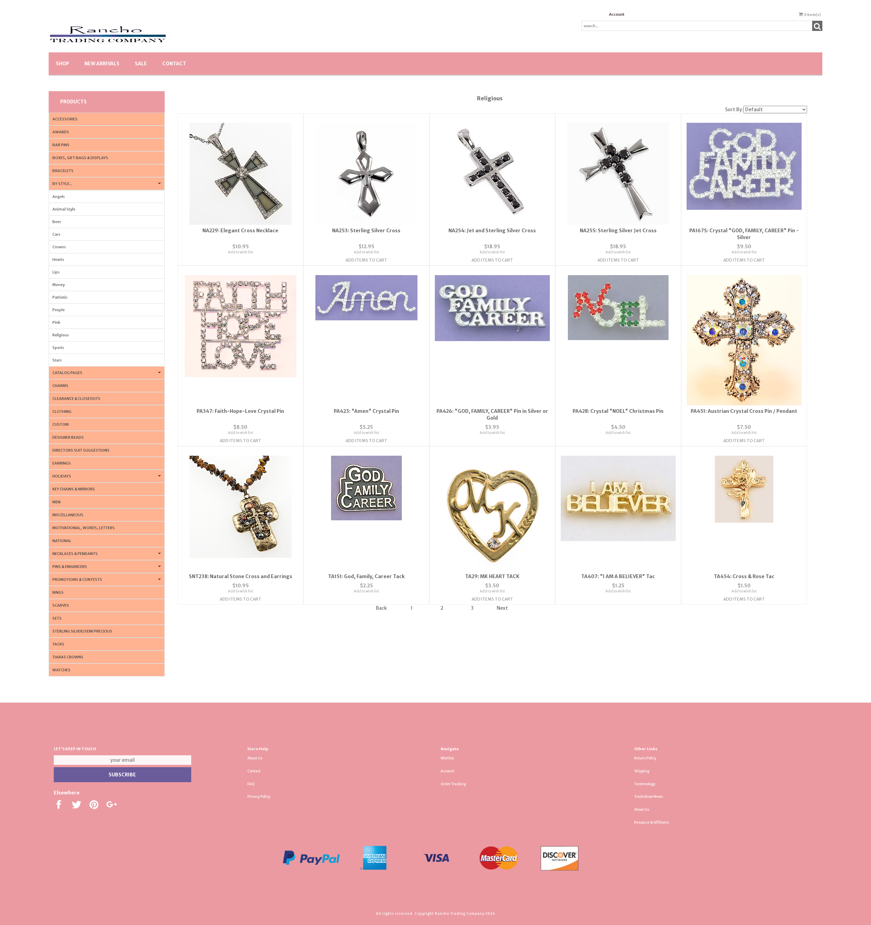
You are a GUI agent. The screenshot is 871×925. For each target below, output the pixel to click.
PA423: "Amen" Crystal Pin (366, 411)
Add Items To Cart (366, 260)
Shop (62, 64)
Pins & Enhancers (69, 566)
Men (56, 502)
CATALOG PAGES (67, 372)
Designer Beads (68, 437)
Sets (57, 618)
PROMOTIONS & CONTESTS (77, 579)
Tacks (58, 644)
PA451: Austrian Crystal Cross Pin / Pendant (744, 411)
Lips (56, 272)
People (58, 309)
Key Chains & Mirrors (73, 489)
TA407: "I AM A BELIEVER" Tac (618, 576)
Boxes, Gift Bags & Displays (80, 157)
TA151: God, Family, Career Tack (366, 576)
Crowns (59, 247)
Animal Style (63, 209)
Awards (60, 132)
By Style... (62, 183)
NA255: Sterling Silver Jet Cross (618, 231)
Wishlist (447, 758)
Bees (56, 221)
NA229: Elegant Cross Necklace (240, 231)
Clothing (61, 411)
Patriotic (60, 297)
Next (502, 608)
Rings (58, 592)
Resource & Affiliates (651, 822)
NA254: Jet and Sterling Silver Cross (492, 231)
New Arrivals (101, 64)
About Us (254, 758)
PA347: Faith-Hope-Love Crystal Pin (240, 411)
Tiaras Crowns (67, 657)
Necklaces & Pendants (75, 553)
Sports (58, 347)
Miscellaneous (67, 514)
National (61, 540)
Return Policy (645, 758)
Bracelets (62, 170)
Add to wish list (240, 252)
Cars (56, 234)
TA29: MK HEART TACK (492, 576)
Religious (60, 335)
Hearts (58, 259)
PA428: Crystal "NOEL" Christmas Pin (618, 411)
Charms (60, 385)
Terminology (644, 784)
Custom (60, 424)
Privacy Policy (258, 796)
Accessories (65, 119)
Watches (61, 670)
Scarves (60, 605)
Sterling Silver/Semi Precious (82, 631)
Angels (58, 196)
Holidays (61, 476)
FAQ (250, 784)
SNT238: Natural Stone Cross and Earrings (240, 576)
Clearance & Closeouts (76, 398)
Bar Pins (60, 144)
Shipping (641, 771)
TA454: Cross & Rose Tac (744, 576)
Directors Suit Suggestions (81, 450)
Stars (57, 360)
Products (73, 102)
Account (616, 14)
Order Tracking (453, 784)
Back (381, 608)
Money (58, 284)
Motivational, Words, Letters (83, 527)
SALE (141, 64)
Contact (174, 64)
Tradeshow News (648, 796)
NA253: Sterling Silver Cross (366, 231)
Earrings (61, 463)
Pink (56, 322)
